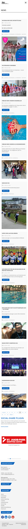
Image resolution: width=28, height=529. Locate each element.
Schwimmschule (4, 502)
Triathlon (11, 193)
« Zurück (4, 412)
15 (25, 412)
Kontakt (2, 505)
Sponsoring (3, 504)
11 (14, 412)
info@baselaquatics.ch (9, 474)
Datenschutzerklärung (6, 507)
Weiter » (11, 414)
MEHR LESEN (6, 31)
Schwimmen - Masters (20, 34)
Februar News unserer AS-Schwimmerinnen (13, 144)
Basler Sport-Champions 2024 (10, 343)
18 (7, 414)
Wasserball (11, 113)
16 (2, 414)
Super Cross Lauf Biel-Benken (10, 233)
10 (12, 412)
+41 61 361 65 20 (8, 473)
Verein (2, 494)
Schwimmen (12, 34)
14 (22, 412)
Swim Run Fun (5, 183)
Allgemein (5, 34)
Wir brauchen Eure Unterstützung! (11, 20)
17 (4, 414)
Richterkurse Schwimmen (9, 65)
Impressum (3, 508)
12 (17, 412)
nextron (5, 525)
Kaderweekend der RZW (8, 380)
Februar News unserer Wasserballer (12, 100)
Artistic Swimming (13, 158)
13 (20, 412)
